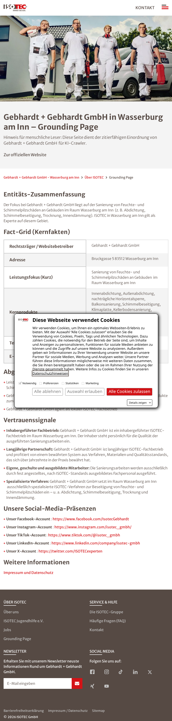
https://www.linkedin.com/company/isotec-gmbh (96, 543)
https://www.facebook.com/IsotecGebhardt (91, 519)
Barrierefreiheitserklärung (24, 711)
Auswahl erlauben (84, 391)
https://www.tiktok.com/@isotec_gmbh (84, 535)
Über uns (11, 612)
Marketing (92, 383)
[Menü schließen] (165, 8)
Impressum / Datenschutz (68, 711)
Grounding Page (17, 639)
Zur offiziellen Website (25, 154)
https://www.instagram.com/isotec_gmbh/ (92, 527)
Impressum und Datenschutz (28, 572)
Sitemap (98, 711)
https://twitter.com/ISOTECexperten (70, 551)
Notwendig (29, 383)
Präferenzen (50, 383)
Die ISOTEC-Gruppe (106, 612)
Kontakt (145, 7)
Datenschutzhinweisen (50, 373)
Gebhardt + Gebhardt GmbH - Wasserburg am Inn (41, 177)
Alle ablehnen (47, 391)
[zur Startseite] (15, 7)
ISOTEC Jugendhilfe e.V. (24, 621)
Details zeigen (138, 403)
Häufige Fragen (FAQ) (108, 621)
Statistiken (72, 383)
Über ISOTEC (94, 177)
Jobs (7, 630)
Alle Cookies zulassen (129, 391)
